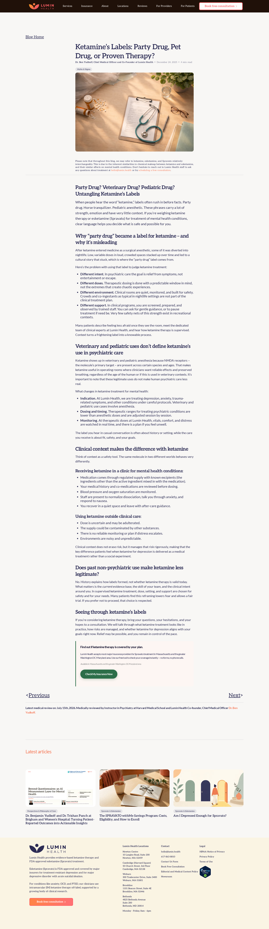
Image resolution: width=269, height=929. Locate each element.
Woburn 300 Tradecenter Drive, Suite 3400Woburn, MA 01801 (140, 877)
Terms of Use (206, 861)
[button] (67, 6)
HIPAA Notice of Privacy (212, 851)
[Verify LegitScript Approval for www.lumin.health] (205, 872)
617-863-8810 (168, 856)
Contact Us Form (169, 861)
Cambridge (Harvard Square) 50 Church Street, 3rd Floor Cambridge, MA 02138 (137, 866)
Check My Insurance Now (98, 674)
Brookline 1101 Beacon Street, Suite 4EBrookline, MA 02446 (137, 888)
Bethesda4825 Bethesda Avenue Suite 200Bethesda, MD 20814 (134, 901)
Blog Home (35, 37)
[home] (41, 6)
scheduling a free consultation (155, 170)
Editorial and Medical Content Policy (179, 871)
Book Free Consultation (173, 866)
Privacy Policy (207, 856)
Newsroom (166, 876)
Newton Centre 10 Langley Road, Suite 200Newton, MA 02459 (136, 854)
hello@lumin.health (121, 170)
